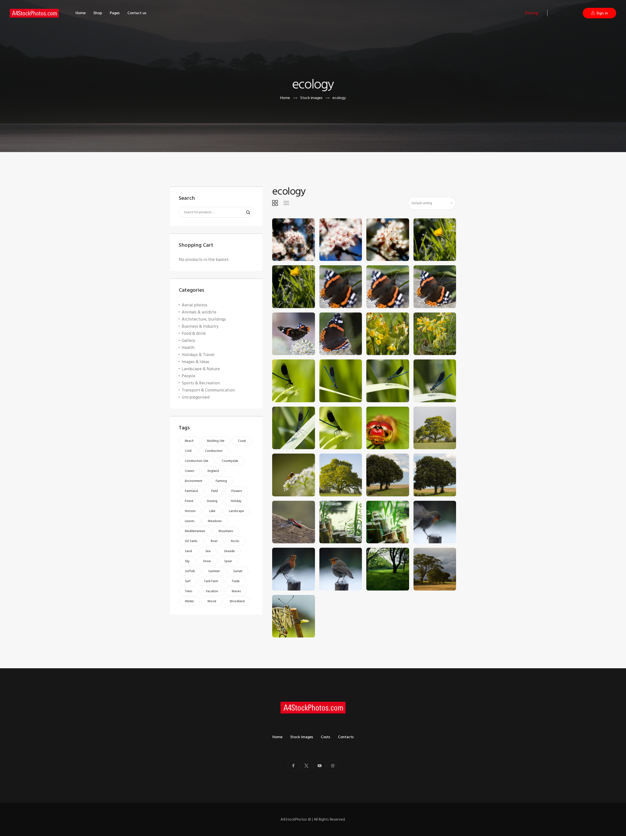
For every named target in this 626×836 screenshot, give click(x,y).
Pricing (531, 13)
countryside (230, 461)
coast (242, 441)
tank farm (211, 581)
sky (187, 561)
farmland (191, 491)
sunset (237, 571)
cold (188, 451)
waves (236, 591)
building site (215, 441)
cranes (189, 471)
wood (211, 601)
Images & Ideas (195, 361)
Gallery (188, 340)
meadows (215, 521)
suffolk (190, 571)
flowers (236, 491)
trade (236, 581)
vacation (212, 591)
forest (189, 501)
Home (285, 98)
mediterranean (195, 531)
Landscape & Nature (201, 368)
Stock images (311, 98)
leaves (189, 521)
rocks (235, 541)
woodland (237, 601)
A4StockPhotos (295, 819)
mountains (226, 531)
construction (214, 451)
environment (193, 481)
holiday (236, 501)
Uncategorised (195, 397)
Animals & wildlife (199, 312)
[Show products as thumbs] (275, 203)
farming (221, 481)
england (213, 471)
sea (208, 551)
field (214, 491)
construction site (196, 461)
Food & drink (194, 333)
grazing (212, 501)
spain (228, 561)
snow (207, 561)
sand (188, 551)
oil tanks (191, 541)
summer (214, 571)
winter (189, 601)
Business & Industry (200, 326)
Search (246, 212)
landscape (236, 511)
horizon (190, 511)
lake (212, 511)
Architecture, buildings (204, 319)
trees (188, 591)
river (214, 541)
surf (187, 581)
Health (188, 347)
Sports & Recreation (201, 383)
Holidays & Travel (198, 354)
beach (189, 441)
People (188, 375)
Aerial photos (194, 305)
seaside (229, 551)
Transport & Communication (208, 390)
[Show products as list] (286, 203)
